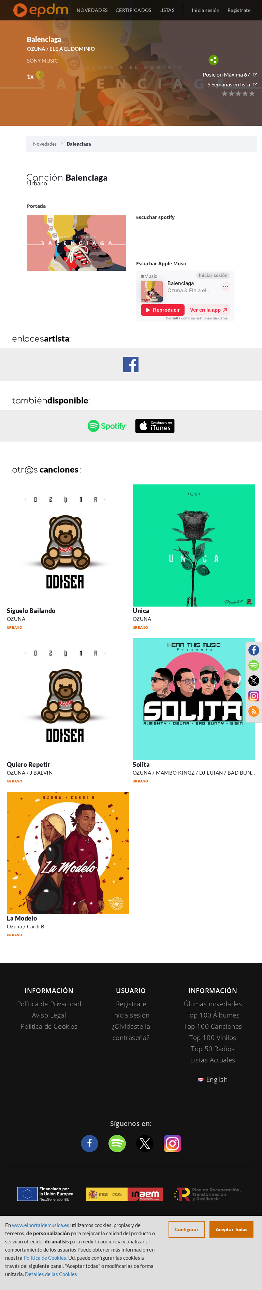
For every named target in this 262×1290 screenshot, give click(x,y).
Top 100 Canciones (213, 1026)
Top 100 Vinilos (212, 1037)
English (217, 1079)
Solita (141, 764)
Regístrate (239, 10)
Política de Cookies (49, 1026)
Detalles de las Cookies (51, 1274)
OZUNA (16, 619)
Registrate (131, 1003)
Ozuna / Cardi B (26, 926)
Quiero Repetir (28, 764)
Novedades (45, 144)
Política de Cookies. (45, 1258)
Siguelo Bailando (31, 610)
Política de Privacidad (49, 1003)
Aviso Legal (49, 1015)
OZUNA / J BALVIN (30, 773)
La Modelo (22, 918)
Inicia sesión (205, 10)
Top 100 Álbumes (213, 1015)
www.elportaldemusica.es (40, 1225)
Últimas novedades (213, 1003)
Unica (141, 610)
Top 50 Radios (212, 1048)
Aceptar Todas (231, 1229)
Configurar (187, 1229)
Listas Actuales (212, 1060)
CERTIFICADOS (133, 10)
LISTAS (167, 10)
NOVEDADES (92, 10)
